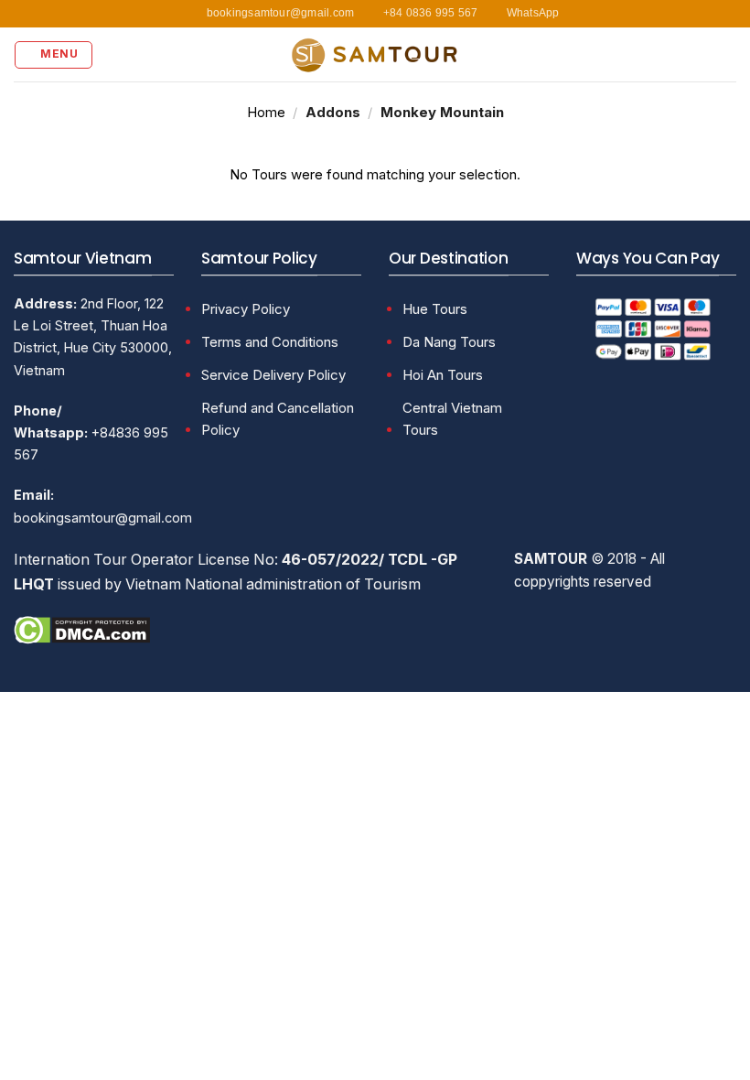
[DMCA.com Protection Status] (82, 629)
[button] (53, 55)
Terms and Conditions (269, 342)
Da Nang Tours (449, 342)
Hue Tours (434, 309)
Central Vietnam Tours (452, 418)
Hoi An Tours (442, 374)
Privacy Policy (245, 309)
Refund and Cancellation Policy (277, 418)
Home (266, 112)
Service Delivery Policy (273, 374)
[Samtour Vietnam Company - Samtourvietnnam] (375, 54)
